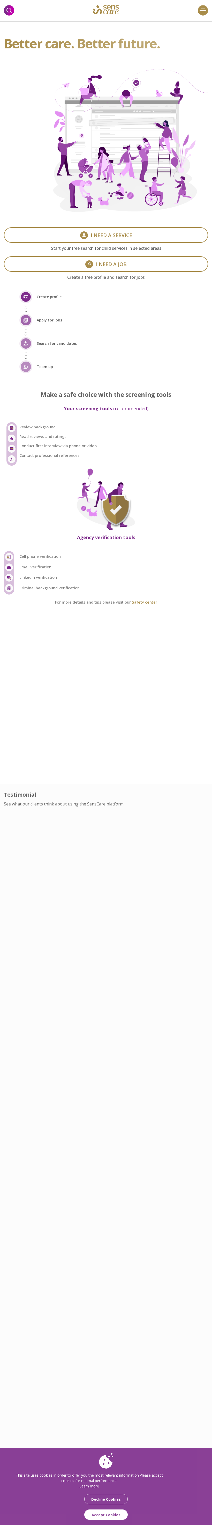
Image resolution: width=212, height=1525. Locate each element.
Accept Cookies (106, 1514)
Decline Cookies (106, 1499)
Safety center (144, 602)
